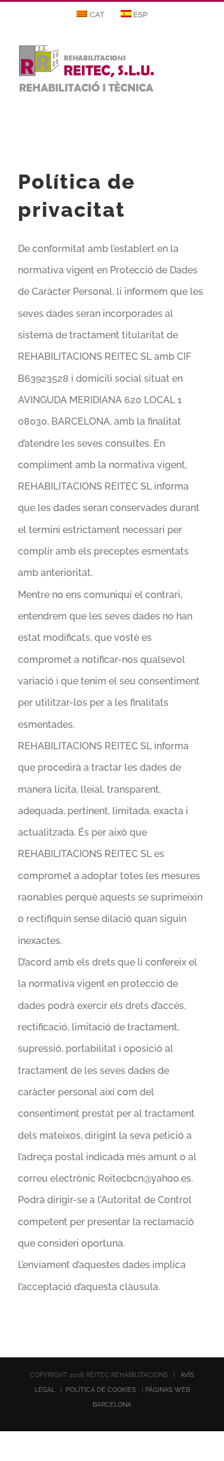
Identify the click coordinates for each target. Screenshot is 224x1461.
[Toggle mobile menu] (201, 61)
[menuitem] (90, 15)
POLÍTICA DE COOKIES (101, 1390)
